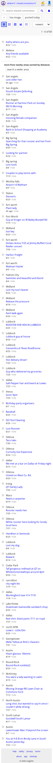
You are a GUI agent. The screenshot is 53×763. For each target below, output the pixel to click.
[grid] (15, 24)
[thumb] (9, 24)
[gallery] (21, 24)
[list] (4, 24)
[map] (26, 24)
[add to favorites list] (3, 41)
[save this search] (49, 10)
